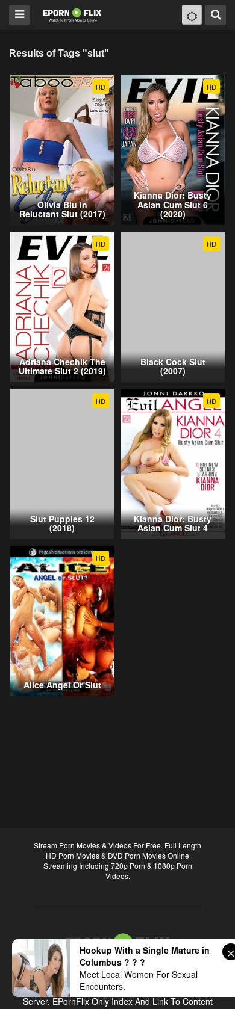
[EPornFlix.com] (73, 14)
